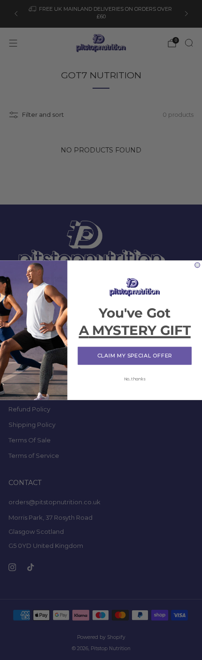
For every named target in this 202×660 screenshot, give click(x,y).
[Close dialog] (197, 264)
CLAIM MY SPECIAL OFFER (134, 355)
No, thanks (134, 379)
